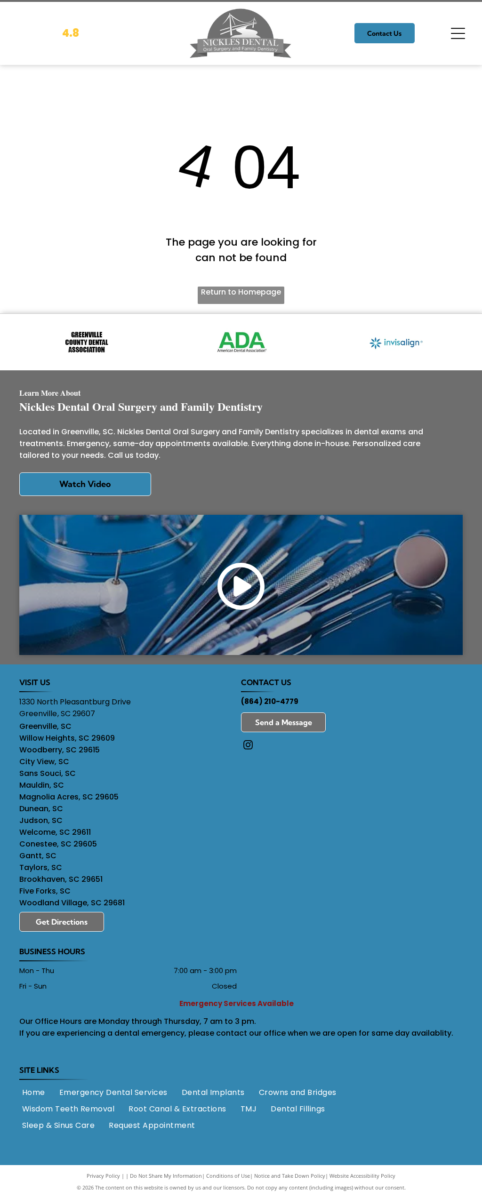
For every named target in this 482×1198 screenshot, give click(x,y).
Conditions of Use (228, 1175)
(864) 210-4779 (269, 701)
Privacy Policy (103, 1175)
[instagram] (248, 746)
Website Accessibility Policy (362, 1175)
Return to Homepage (241, 292)
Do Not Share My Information (166, 1175)
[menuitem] (33, 1092)
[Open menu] (458, 33)
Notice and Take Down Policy (289, 1175)
